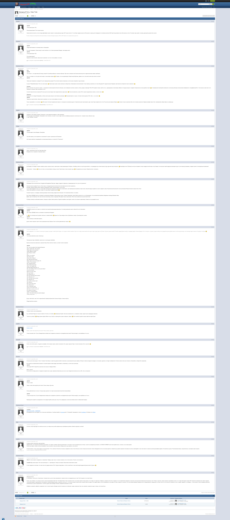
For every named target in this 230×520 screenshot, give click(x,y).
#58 (212, 439)
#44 (212, 110)
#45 (212, 126)
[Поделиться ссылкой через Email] (25, 507)
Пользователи (23, 7)
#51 (212, 306)
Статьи (29, 7)
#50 (212, 227)
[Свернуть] (213, 495)
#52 (212, 323)
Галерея (38, 7)
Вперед (32, 492)
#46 (212, 146)
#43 (212, 66)
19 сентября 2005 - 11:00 (182, 500)
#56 (212, 405)
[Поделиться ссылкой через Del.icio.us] (19, 507)
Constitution (83, 412)
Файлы (43, 7)
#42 (212, 41)
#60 (212, 472)
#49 (212, 205)
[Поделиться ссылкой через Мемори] (22, 507)
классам (62, 412)
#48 (212, 179)
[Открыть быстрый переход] (214, 7)
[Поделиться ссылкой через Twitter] (15, 507)
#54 (212, 356)
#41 (212, 21)
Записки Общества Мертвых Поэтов (123, 500)
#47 (212, 162)
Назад (16, 492)
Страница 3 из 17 (21, 492)
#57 (212, 422)
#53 (212, 339)
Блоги (34, 7)
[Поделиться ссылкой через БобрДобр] (23, 507)
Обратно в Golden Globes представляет (208, 492)
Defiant (94, 412)
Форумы (17, 7)
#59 (212, 455)
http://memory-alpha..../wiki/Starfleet (33, 410)
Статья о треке (29, 327)
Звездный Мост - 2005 (24, 500)
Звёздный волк (22, 504)
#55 (212, 376)
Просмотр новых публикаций (207, 7)
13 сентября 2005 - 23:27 (182, 503)
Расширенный (214, 4)
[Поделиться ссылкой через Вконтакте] (20, 507)
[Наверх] (115, 516)
